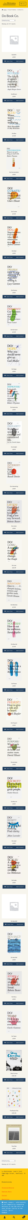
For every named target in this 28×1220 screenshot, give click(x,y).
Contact (4, 1195)
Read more (20, 924)
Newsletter (5, 1199)
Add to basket (20, 61)
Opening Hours (7, 1191)
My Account (4, 1217)
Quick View (10, 61)
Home (5, 9)
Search (14, 1217)
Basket (22, 1216)
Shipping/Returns (8, 1188)
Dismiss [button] (4, 1212)
